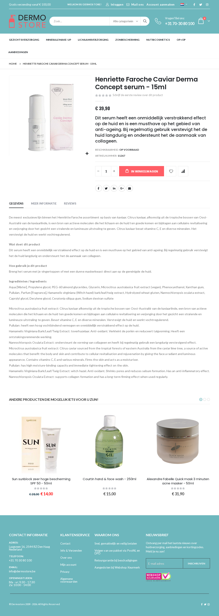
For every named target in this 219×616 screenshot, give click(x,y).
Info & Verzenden (71, 550)
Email (129, 188)
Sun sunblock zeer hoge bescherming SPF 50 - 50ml (41, 481)
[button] (87, 153)
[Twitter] (200, 4)
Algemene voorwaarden (68, 580)
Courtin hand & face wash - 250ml (109, 479)
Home (13, 63)
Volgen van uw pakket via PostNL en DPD (117, 552)
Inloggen (117, 4)
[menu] (109, 46)
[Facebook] (194, 4)
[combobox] (99, 21)
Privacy (65, 571)
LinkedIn (114, 188)
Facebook (98, 188)
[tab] (16, 203)
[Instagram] (207, 4)
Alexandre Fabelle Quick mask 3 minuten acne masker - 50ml (178, 481)
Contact (65, 543)
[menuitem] (24, 40)
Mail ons (137, 4)
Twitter (106, 188)
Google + (121, 188)
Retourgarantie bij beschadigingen (116, 560)
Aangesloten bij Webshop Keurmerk (117, 567)
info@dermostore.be (22, 571)
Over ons (66, 557)
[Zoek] (145, 21)
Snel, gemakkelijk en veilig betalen (116, 543)
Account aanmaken (160, 4)
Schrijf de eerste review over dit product (138, 95)
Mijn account (68, 564)
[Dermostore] (27, 21)
